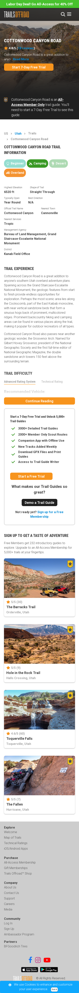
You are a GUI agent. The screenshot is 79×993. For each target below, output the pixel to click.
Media (8, 909)
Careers (9, 904)
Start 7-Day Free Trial (29, 67)
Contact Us (11, 893)
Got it (54, 989)
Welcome (10, 832)
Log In (8, 923)
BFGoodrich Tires (15, 946)
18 (26, 48)
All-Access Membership (20, 862)
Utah (18, 133)
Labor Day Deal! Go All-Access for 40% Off (39, 4)
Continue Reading (39, 401)
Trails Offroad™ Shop (18, 873)
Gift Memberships (16, 868)
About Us (10, 887)
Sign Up (9, 929)
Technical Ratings (15, 843)
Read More (21, 59)
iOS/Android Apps (16, 848)
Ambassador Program (19, 934)
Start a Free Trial (31, 476)
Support (9, 898)
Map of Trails (12, 837)
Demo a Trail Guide (39, 503)
